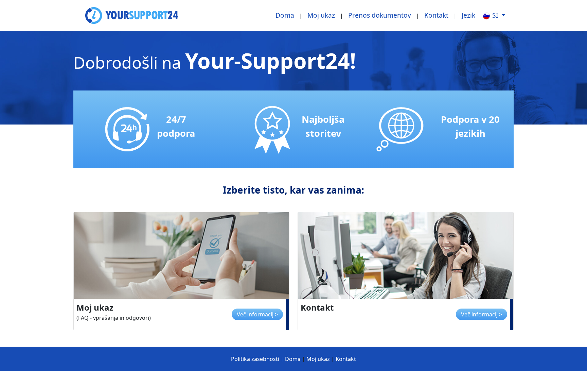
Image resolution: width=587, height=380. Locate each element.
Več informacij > (257, 314)
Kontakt (436, 15)
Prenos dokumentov (379, 15)
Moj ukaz (321, 15)
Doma (284, 15)
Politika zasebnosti (255, 359)
